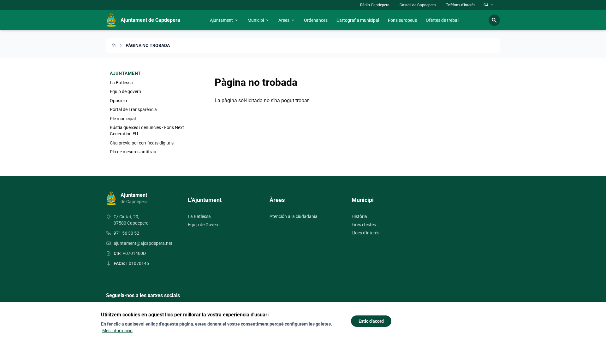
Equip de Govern (204, 224)
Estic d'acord (371, 321)
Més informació (117, 330)
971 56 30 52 (126, 233)
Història (359, 216)
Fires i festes (364, 224)
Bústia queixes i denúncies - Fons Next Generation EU (147, 130)
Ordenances (316, 20)
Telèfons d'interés (460, 5)
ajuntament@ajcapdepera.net (143, 243)
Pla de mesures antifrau (133, 151)
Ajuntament (224, 20)
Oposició (118, 100)
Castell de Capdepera (418, 5)
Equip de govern (125, 91)
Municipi (258, 20)
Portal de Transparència (133, 109)
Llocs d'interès (365, 232)
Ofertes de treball (442, 20)
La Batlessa (121, 82)
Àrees (286, 20)
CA (489, 5)
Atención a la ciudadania (294, 216)
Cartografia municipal (357, 20)
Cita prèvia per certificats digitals (142, 142)
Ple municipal (123, 118)
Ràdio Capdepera (374, 5)
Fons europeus (402, 20)
